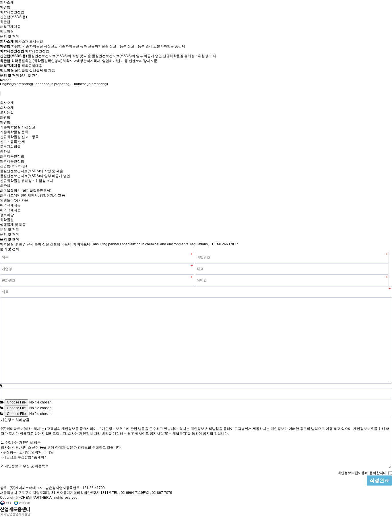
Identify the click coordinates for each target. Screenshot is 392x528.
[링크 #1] (1, 386)
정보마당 (7, 32)
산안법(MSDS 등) (13, 17)
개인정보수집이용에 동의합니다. (362, 473)
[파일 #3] (2, 414)
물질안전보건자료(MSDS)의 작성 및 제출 (59, 56)
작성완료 (379, 480)
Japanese (52, 84)
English (16, 84)
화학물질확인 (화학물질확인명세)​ (37, 61)
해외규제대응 (10, 27)
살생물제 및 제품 (42, 71)
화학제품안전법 (12, 12)
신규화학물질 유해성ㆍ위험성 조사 (189, 56)
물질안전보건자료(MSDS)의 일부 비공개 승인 (127, 56)
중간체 (180, 46)
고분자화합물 (163, 46)
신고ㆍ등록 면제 (139, 46)
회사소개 (7, 2)
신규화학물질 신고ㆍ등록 (107, 46)
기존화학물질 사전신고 (40, 46)
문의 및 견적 (9, 36)
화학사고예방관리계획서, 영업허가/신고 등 (95, 61)
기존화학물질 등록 (73, 46)
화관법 (5, 22)
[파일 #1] (2, 402)
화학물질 (21, 71)
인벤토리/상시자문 (143, 61)
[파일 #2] (2, 408)
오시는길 (36, 41)
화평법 (5, 7)
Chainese (89, 84)
